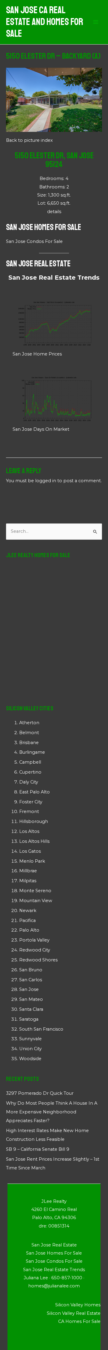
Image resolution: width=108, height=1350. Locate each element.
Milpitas (27, 880)
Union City (30, 1048)
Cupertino (30, 772)
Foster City (30, 802)
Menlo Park (32, 861)
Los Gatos (30, 851)
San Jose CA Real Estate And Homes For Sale (44, 22)
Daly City (28, 782)
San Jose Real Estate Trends (54, 277)
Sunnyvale (30, 1038)
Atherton (29, 722)
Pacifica (27, 920)
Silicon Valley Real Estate (73, 1313)
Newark (27, 910)
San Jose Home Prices (37, 354)
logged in (45, 480)
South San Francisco (41, 1029)
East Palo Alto (34, 792)
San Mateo (31, 999)
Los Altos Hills (34, 841)
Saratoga (28, 1019)
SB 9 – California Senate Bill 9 (37, 1149)
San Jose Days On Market (41, 429)
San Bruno (30, 970)
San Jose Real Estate (38, 263)
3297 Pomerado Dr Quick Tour (40, 1093)
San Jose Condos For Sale (34, 241)
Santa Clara (31, 1009)
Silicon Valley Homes (77, 1305)
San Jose (29, 989)
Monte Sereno (35, 890)
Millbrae (28, 871)
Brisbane (29, 742)
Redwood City (34, 950)
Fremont (29, 811)
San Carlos (30, 979)
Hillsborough (33, 821)
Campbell (30, 762)
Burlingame (32, 752)
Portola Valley (34, 940)
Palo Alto (29, 930)
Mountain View (35, 900)
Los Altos (29, 831)
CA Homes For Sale (79, 1321)
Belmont (29, 732)
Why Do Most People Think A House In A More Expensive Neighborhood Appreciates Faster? (51, 1111)
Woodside (30, 1058)
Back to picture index (29, 140)
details (54, 211)
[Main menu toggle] (95, 22)
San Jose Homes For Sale (43, 227)
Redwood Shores (38, 960)
